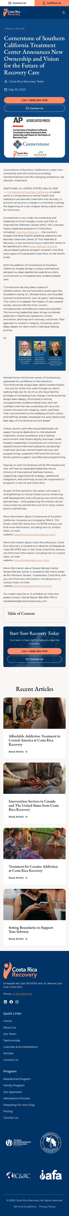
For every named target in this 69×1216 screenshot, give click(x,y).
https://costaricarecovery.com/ (31, 560)
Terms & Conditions (25, 1206)
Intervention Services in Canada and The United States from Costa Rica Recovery (34, 805)
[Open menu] (64, 13)
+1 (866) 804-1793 (22, 993)
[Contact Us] (17, 3)
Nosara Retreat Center (41, 246)
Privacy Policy (47, 1206)
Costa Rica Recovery (27, 232)
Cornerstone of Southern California (27, 192)
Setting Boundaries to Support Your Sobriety (31, 929)
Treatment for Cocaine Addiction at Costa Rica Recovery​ (33, 868)
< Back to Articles (14, 28)
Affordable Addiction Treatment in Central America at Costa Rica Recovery (34, 740)
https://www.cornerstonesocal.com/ (34, 534)
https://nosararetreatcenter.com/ (33, 585)
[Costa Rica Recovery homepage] (11, 12)
